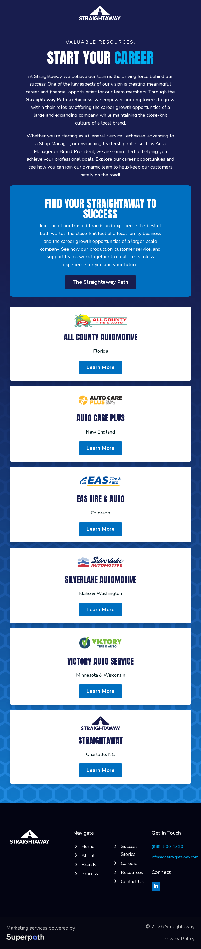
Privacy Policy (179, 938)
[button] (188, 13)
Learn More (100, 770)
